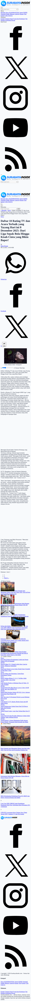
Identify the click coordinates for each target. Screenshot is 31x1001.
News (7, 12)
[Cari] (17, 9)
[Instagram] (15, 112)
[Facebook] (15, 52)
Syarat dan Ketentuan (19, 19)
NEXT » (6, 578)
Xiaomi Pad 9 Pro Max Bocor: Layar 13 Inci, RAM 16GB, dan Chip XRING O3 (15, 688)
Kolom (2, 15)
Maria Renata (4, 246)
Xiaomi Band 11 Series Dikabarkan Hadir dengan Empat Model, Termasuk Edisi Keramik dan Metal (14, 721)
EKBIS (25, 12)
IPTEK (17, 12)
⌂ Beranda (3, 210)
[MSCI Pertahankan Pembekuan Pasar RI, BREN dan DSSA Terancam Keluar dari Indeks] (11, 793)
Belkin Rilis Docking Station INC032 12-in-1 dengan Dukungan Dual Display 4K (15, 693)
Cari (19, 208)
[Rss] (15, 172)
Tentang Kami (9, 19)
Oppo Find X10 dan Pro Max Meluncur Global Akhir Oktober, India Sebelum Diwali (15, 716)
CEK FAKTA (9, 15)
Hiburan (12, 14)
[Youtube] (15, 142)
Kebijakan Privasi (10, 20)
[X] (15, 82)
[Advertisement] (15, 432)
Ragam (22, 14)
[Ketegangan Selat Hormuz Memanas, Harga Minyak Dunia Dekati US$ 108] (15, 773)
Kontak (3, 19)
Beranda (3, 12)
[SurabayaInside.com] (15, 6)
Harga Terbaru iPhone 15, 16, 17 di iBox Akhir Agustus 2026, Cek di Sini (13, 679)
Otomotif (3, 14)
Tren (25, 14)
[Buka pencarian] (1, 203)
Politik (7, 14)
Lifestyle (17, 14)
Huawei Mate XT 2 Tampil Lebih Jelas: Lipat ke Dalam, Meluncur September (14, 665)
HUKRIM (12, 12)
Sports (21, 12)
